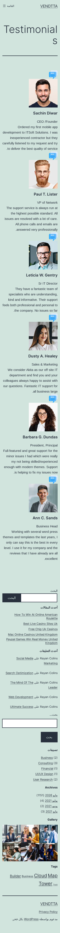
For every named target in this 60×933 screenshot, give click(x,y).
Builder (15, 876)
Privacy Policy (48, 911)
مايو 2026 (51, 795)
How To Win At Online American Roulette (36, 616)
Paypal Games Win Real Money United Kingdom (32, 641)
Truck (55, 885)
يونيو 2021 (51, 806)
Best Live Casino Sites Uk (40, 623)
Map (53, 875)
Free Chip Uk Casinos (43, 629)
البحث (54, 590)
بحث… (54, 714)
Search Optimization (19, 673)
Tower (45, 883)
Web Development (20, 697)
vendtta (49, 6)
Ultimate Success (21, 706)
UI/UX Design (44, 774)
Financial (47, 768)
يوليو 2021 (51, 800)
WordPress (31, 919)
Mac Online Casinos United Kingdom (33, 634)
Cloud (40, 875)
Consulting (45, 763)
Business (47, 757)
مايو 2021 (52, 811)
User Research (43, 779)
